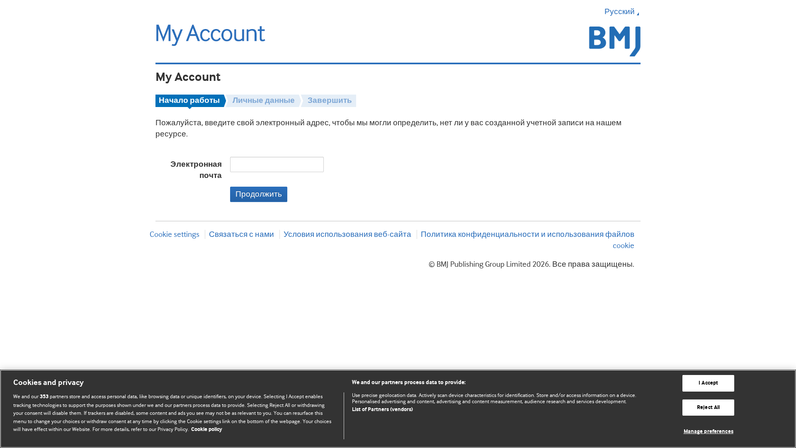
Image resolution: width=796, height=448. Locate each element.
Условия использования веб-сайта (347, 234)
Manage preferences (708, 432)
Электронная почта (196, 170)
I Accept (708, 383)
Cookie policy (206, 429)
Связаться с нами (241, 234)
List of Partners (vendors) (382, 410)
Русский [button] (619, 11)
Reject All (708, 407)
